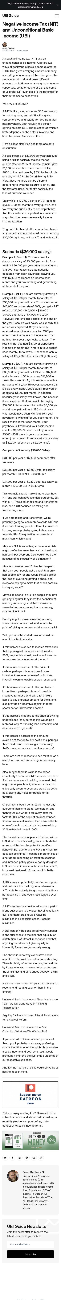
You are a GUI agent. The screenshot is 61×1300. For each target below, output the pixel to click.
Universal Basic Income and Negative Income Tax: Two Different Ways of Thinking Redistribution (30, 1003)
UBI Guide (10, 15)
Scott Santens (9, 48)
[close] (57, 5)
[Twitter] (43, 1172)
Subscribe (30, 1254)
